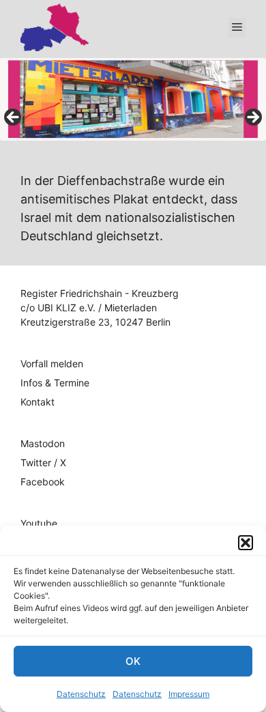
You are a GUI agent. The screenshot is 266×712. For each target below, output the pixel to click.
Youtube (38, 523)
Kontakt (37, 402)
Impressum (188, 694)
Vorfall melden (51, 363)
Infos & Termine (54, 382)
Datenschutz (81, 694)
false (13, 118)
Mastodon (42, 443)
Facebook (42, 481)
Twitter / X (43, 462)
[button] (245, 543)
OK (133, 661)
